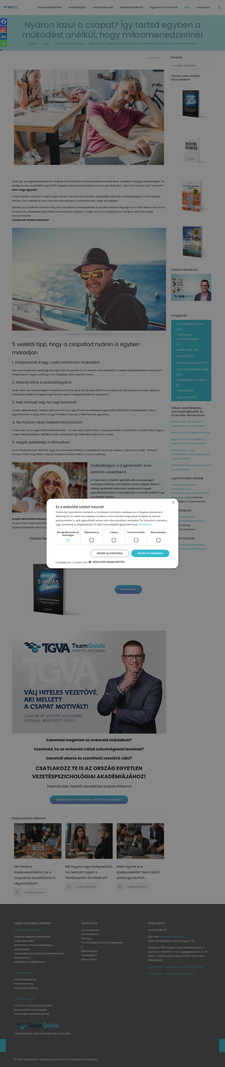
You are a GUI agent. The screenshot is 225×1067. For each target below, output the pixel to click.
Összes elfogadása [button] (150, 553)
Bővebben (145, 524)
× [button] (173, 502)
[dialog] (112, 533)
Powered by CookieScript (72, 562)
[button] (107, 561)
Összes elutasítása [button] (110, 553)
